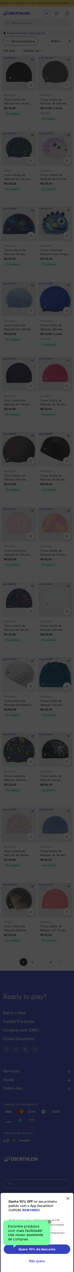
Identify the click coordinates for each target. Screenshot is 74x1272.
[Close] (49, 1222)
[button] (26, 1233)
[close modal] (68, 1198)
